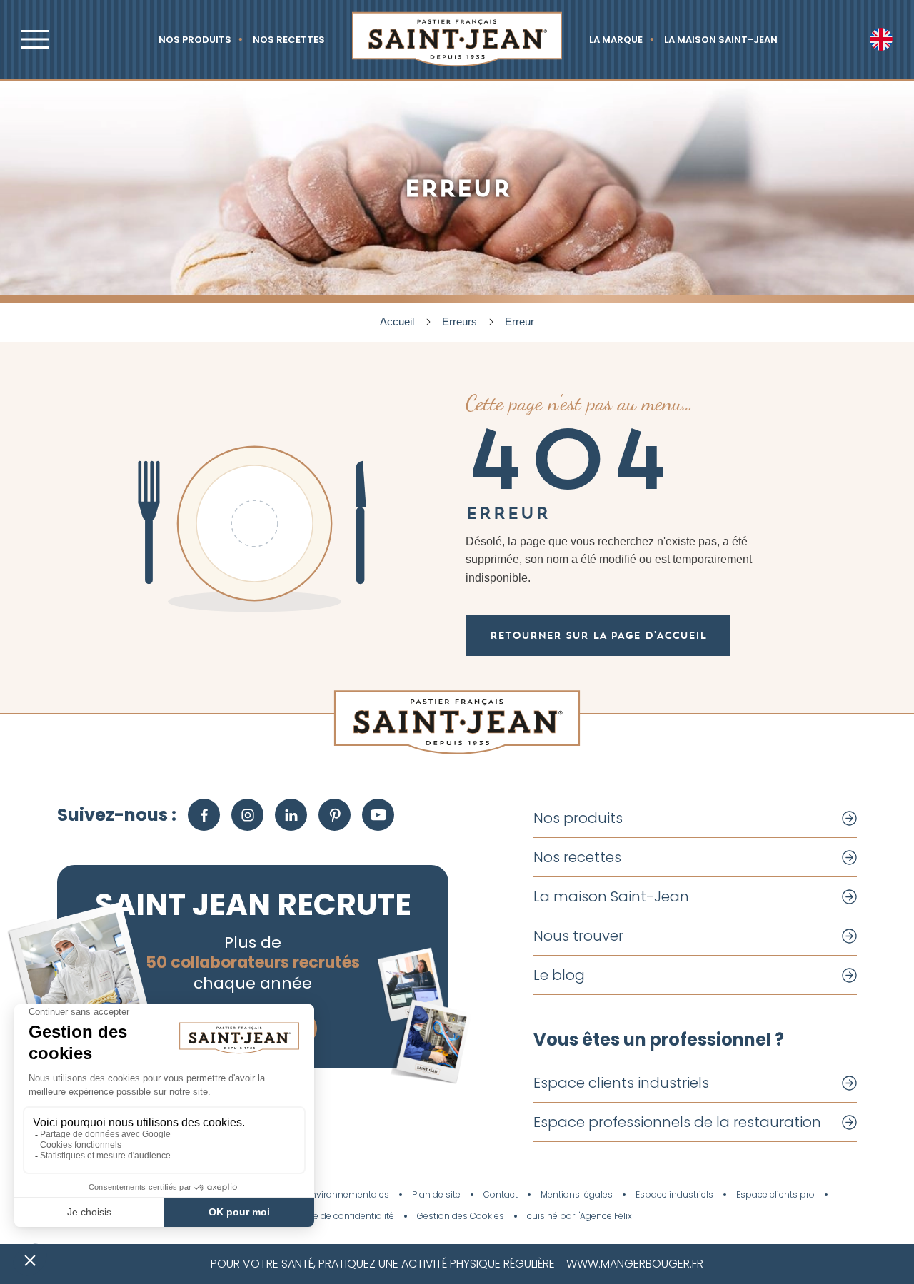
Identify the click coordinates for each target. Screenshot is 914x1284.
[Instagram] (247, 815)
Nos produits (195, 39)
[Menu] (35, 39)
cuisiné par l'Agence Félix (579, 1216)
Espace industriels (674, 1195)
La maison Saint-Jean (721, 39)
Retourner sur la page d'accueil (598, 635)
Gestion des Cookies (460, 1216)
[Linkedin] (291, 815)
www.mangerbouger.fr (634, 1263)
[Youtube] (378, 815)
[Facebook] (204, 815)
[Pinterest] (334, 815)
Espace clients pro (775, 1195)
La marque (616, 39)
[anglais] (881, 39)
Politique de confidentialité (338, 1216)
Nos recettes (289, 39)
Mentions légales (577, 1195)
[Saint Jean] (457, 39)
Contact (500, 1195)
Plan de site (436, 1195)
